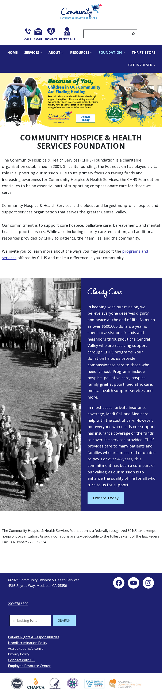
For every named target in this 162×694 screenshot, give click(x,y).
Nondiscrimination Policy (27, 642)
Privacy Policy (18, 654)
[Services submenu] (41, 53)
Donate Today (106, 497)
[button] (81, 100)
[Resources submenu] (91, 53)
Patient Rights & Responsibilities (33, 637)
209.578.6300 (18, 603)
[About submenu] (62, 53)
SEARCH (64, 620)
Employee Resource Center (29, 665)
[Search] (133, 34)
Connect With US (21, 660)
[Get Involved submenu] (154, 65)
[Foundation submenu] (124, 53)
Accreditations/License (25, 648)
